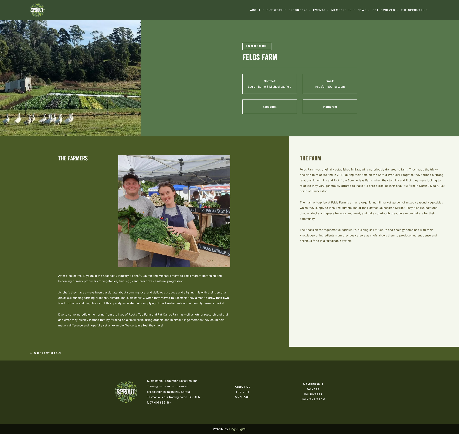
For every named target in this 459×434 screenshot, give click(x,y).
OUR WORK (274, 9)
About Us (243, 386)
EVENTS (319, 9)
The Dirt (243, 391)
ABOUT (255, 9)
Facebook (269, 106)
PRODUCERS (298, 9)
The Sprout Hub (414, 9)
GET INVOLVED (383, 9)
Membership (313, 384)
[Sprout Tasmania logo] (37, 10)
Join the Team (313, 399)
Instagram (330, 106)
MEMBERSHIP (341, 9)
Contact (242, 396)
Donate (313, 389)
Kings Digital (237, 429)
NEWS (362, 9)
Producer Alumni (257, 46)
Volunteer (313, 394)
